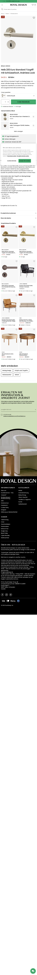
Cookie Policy (5, 507)
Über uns (3, 490)
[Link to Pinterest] (10, 594)
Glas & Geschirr (23, 497)
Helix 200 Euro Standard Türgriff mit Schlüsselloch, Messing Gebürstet (26, 252)
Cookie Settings (11, 160)
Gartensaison (5, 526)
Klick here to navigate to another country (13, 557)
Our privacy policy (11, 156)
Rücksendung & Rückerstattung (5, 498)
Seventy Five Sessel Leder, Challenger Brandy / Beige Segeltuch (8, 320)
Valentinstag (4, 519)
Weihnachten (5, 537)
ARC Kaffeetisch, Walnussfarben (23, 354)
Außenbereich (22, 504)
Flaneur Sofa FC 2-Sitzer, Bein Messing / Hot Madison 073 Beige (26, 320)
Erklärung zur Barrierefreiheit (9, 512)
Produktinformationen (8, 213)
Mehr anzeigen (18, 131)
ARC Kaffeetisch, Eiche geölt (7, 354)
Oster (2, 522)
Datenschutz (5, 503)
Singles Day (4, 531)
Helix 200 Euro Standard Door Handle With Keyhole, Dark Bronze (8, 286)
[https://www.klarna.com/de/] (13, 601)
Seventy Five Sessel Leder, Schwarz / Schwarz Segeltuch (26, 286)
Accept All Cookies (24, 160)
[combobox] (18, 95)
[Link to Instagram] (6, 594)
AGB (2, 500)
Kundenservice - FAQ (7, 492)
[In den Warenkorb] (33, 117)
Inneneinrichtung (23, 492)
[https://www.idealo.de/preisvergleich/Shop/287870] (18, 601)
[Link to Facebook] (2, 594)
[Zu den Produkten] (18, 117)
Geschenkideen (5, 524)
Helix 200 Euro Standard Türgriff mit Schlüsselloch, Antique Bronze (8, 252)
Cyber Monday (5, 535)
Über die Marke (6, 218)
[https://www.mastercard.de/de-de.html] (7, 601)
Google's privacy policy (23, 156)
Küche (20, 501)
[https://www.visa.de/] (3, 601)
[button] (33, 5)
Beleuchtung (22, 495)
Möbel (20, 490)
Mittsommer (4, 528)
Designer (3, 509)
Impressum (4, 505)
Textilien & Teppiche (24, 499)
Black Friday (4, 533)
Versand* (3, 495)
